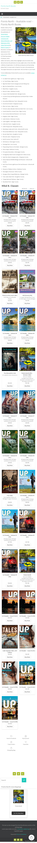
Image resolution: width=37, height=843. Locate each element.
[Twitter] (18, 2)
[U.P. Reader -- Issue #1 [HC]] (27, 673)
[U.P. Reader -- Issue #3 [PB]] (27, 602)
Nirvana (18, 834)
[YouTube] (15, 2)
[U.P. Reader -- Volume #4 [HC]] (27, 521)
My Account (25, 738)
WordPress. (23, 834)
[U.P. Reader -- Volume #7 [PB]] (27, 402)
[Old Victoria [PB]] (27, 281)
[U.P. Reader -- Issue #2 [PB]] (10, 673)
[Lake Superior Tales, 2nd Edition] (10, 636)
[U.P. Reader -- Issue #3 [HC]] (10, 602)
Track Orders (11, 744)
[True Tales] (10, 481)
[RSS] (21, 2)
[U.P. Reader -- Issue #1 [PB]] (10, 708)
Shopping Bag (11, 750)
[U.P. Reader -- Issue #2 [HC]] (27, 636)
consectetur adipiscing (23, 829)
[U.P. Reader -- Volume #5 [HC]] (27, 481)
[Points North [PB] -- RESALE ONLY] (27, 359)
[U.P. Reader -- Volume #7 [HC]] (10, 402)
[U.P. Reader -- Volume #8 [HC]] (10, 319)
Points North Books (8, 6)
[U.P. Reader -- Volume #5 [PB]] (10, 521)
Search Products (11, 738)
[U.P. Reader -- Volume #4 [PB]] (10, 561)
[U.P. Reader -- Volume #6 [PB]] (27, 441)
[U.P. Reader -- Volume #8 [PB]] (27, 319)
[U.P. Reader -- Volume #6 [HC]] (10, 441)
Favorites (25, 744)
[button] (31, 837)
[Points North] (27, 561)
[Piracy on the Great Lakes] (10, 281)
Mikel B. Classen (5, 47)
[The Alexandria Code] (10, 359)
